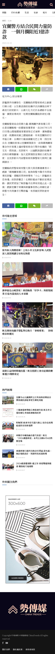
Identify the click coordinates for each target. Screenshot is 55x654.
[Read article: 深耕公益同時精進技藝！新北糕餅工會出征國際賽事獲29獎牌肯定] (27, 355)
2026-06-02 (21, 445)
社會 (36, 12)
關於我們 (6, 649)
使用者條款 (30, 649)
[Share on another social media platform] (47, 89)
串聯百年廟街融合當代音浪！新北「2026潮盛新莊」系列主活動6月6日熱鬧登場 (34, 438)
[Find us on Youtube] (7, 642)
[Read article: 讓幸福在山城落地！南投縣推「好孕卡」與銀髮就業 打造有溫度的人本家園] (27, 274)
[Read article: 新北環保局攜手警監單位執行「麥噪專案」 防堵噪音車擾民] (27, 315)
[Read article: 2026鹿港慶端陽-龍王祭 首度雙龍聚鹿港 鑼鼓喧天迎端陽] (8, 466)
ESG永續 (15, 12)
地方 (45, 12)
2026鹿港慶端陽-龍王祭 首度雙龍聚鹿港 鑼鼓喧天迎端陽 (33, 465)
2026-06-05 (21, 404)
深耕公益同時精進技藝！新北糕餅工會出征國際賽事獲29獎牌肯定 (27, 372)
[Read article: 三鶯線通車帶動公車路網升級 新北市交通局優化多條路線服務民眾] (8, 412)
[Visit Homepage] (27, 4)
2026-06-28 (21, 417)
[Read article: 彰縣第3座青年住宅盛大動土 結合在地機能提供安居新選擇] (8, 425)
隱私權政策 (17, 649)
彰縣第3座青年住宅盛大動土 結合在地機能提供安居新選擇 (34, 424)
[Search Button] (51, 4)
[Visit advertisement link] (27, 539)
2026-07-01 (7, 257)
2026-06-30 (7, 338)
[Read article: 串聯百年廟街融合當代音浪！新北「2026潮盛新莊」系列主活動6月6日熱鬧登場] (8, 438)
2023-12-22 (7, 43)
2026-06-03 (21, 457)
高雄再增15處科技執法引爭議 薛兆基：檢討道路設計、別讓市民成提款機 (34, 452)
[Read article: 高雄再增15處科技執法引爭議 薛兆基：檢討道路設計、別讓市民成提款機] (8, 453)
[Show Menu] (3, 4)
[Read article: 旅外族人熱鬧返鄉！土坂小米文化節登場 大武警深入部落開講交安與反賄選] (27, 234)
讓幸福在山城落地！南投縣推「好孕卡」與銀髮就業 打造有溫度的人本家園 (27, 292)
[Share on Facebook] (8, 89)
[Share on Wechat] (34, 89)
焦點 (4, 12)
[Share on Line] (21, 89)
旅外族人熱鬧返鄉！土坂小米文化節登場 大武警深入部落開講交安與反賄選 (26, 251)
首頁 (4, 20)
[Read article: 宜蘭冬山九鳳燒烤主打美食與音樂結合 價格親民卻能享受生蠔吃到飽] (8, 400)
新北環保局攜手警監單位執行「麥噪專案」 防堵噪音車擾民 (27, 332)
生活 (27, 12)
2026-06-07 (21, 470)
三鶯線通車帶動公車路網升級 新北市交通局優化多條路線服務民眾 (34, 411)
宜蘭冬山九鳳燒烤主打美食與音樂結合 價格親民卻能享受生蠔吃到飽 (34, 399)
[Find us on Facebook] (3, 642)
